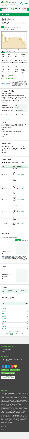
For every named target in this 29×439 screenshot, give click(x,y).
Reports (3, 303)
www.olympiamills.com (6, 120)
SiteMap (2, 429)
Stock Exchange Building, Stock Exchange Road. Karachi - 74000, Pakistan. (11, 360)
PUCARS (3, 351)
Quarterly (4, 306)
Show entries (14, 301)
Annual (3, 313)
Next (22, 333)
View (19, 174)
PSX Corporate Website (6, 349)
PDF (23, 174)
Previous (7, 333)
